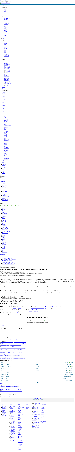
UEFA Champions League (5, 196)
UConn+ (3, 249)
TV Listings (4, 272)
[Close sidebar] (0, 266)
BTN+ (5, 138)
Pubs (42, 410)
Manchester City (6, 44)
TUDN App (42, 308)
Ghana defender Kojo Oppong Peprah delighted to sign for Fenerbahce (9, 386)
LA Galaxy (6, 84)
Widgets (43, 405)
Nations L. (3, 165)
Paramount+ (5, 124)
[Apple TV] (9, 205)
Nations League (6, 24)
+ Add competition (4, 191)
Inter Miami (12, 416)
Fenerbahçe (11, 412)
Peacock (5, 133)
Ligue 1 (5, 28)
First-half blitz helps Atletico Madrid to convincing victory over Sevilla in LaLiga (10, 389)
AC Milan (5, 51)
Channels (3, 88)
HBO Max (5, 145)
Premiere (3, 245)
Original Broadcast (4, 325)
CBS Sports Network (7, 118)
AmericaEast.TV (6, 135)
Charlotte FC (6, 65)
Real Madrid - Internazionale (35, 420)
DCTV (3, 234)
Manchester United (6, 45)
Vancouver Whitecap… (7, 74)
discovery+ (30, 311)
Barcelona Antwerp (37, 320)
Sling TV (27, 404)
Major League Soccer (7, 18)
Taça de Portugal (6, 29)
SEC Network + (4, 246)
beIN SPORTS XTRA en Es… (6, 231)
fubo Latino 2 (4, 238)
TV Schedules (8, 272)
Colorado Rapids (6, 79)
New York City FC (7, 66)
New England (12, 417)
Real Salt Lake (6, 80)
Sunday (5, 11)
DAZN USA (5, 128)
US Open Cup (6, 19)
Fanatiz (3, 208)
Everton (5, 46)
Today (5, 9)
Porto (4, 53)
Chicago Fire (6, 63)
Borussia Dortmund (6, 55)
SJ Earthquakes (13, 431)
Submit (10, 394)
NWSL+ (5, 151)
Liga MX (5, 35)
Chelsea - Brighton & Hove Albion (36, 404)
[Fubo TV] (2, 205)
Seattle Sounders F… (8, 83)
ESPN (5, 117)
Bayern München (6, 54)
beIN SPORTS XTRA (5, 230)
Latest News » (2, 383)
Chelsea (5, 42)
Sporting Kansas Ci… (8, 85)
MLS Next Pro (4, 242)
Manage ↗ (3, 181)
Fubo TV (51, 306)
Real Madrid (5, 48)
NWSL (3, 405)
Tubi (4, 155)
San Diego (12, 436)
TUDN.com (38, 308)
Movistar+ (33, 309)
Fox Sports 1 (5, 121)
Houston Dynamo (6, 75)
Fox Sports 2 (4, 216)
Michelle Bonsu (9, 271)
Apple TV (5, 123)
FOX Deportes (6, 131)
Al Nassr (5, 57)
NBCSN (5, 129)
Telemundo (3, 223)
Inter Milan (5, 50)
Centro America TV (6, 140)
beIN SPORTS (6, 115)
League (2, 178)
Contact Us (43, 414)
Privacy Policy (6, 396)
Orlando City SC (6, 68)
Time (5, 178)
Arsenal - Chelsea (36, 418)
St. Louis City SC (6, 78)
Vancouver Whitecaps (11, 428)
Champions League (6, 23)
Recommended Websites (44, 412)
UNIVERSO (5, 130)
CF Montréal (6, 72)
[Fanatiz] (16, 205)
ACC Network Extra (5, 227)
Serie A (5, 26)
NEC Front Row (6, 150)
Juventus (11, 409)
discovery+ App (36, 311)
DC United (12, 423)
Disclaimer (43, 408)
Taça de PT (3, 173)
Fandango (5, 142)
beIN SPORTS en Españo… (8, 125)
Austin (12, 439)
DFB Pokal (5, 30)
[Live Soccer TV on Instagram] (36, 429)
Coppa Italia (5, 31)
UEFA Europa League (5, 199)
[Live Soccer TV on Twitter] (44, 422)
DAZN (18, 312)
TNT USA (5, 153)
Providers (43, 409)
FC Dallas (5, 77)
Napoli (5, 52)
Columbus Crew (13, 427)
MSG (4, 149)
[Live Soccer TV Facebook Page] (36, 426)
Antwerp (15, 272)
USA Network (6, 127)
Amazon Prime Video (7, 134)
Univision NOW (33, 308)
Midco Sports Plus (6, 148)
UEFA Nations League (5, 200)
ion (4, 146)
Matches (3, 5)
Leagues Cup (6, 34)
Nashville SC (12, 415)
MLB (42, 417)
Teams (3, 38)
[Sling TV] (5, 205)
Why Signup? (13, 394)
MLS (3, 166)
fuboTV (3, 219)
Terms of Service (11, 396)
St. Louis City (12, 432)
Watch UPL (5, 157)
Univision (5, 132)
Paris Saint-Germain (6, 56)
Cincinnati (12, 419)
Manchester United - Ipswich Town (35, 407)
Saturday (5, 10)
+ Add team (3, 183)
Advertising (43, 406)
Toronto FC (12, 422)
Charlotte (12, 418)
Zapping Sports (6, 159)
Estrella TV (5, 141)
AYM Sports (5, 136)
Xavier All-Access (6, 158)
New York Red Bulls (7, 67)
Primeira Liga (4, 201)
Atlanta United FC (7, 70)
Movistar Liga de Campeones (40, 309)
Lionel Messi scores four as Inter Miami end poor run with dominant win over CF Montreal (12, 384)
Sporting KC (12, 440)
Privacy (43, 407)
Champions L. (4, 164)
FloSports (5, 143)
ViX (4, 156)
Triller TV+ (5, 154)
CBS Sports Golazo (6, 139)
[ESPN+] (19, 205)
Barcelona (5, 47)
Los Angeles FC (6, 76)
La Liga (5, 25)
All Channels (4, 160)
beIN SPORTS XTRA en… (20, 429)
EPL (2, 168)
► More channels (2, 254)
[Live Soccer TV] (3, 0)
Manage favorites (3, 179)
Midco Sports (6, 147)
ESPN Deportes (6, 120)
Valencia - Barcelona (37, 417)
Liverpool (5, 43)
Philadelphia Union (7, 71)
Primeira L (3, 172)
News (3, 162)
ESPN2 (3, 212)
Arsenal (11, 404)
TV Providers (26, 402)
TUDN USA (5, 126)
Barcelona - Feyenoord (34, 421)
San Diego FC (7, 82)
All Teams (3, 87)
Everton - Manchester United (34, 416)
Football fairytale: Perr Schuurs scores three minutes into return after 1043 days (11, 391)
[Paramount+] (13, 205)
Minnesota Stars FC (7, 81)
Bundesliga (5, 27)
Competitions (2, 189)
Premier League (4, 195)
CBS (4, 116)
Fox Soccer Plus (6, 119)
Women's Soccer (44, 404)
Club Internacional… (7, 62)
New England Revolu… (7, 64)
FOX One (5, 144)
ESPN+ (3, 215)
